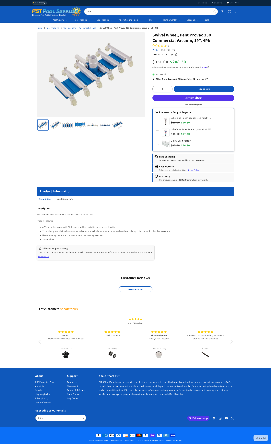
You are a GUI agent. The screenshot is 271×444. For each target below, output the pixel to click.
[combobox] (151, 11)
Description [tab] (45, 199)
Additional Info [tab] (65, 199)
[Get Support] (223, 11)
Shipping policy (158, 440)
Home (39, 27)
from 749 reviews (135, 323)
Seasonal (191, 19)
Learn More (43, 256)
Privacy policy (116, 440)
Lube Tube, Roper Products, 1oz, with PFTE (191, 117)
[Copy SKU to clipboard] (176, 54)
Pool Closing (58, 19)
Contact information (174, 440)
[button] (236, 11)
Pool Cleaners (69, 27)
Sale (207, 19)
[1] (43, 125)
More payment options (193, 105)
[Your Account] (229, 11)
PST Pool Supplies (102, 440)
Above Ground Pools (128, 19)
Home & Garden (169, 19)
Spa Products (103, 19)
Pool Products (80, 19)
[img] (135, 319)
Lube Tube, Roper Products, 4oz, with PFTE (191, 129)
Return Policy (193, 170)
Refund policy (129, 440)
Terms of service (143, 440)
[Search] (215, 11)
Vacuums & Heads (87, 27)
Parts (150, 19)
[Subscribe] (83, 418)
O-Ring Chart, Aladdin (181, 140)
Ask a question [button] (135, 289)
